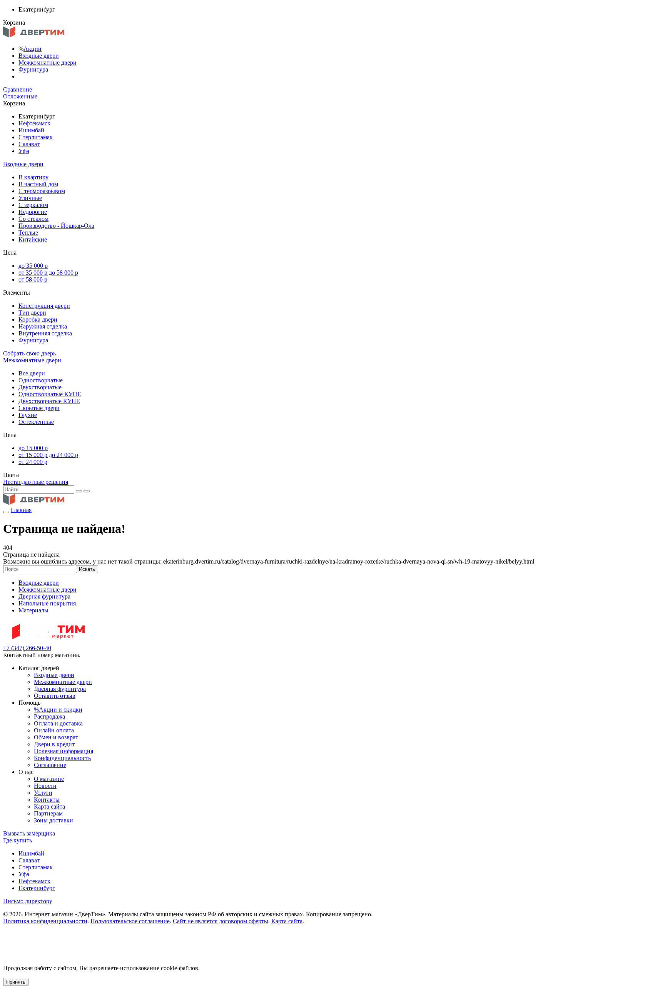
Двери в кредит (54, 744)
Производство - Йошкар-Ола (56, 225)
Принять (15, 982)
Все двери (31, 373)
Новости (45, 785)
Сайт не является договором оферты (220, 921)
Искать (87, 569)
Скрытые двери (39, 408)
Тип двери (32, 312)
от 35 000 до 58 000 (48, 272)
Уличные (30, 198)
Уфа (23, 151)
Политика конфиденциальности (45, 921)
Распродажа (49, 716)
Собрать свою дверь (29, 353)
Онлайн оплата (54, 730)
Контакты (47, 799)
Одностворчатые (40, 380)
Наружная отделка (42, 326)
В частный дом (38, 184)
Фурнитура (33, 69)
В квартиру (33, 177)
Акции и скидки (58, 709)
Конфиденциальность (62, 758)
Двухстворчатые (40, 387)
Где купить (17, 840)
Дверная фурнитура (44, 596)
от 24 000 (32, 462)
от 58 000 (32, 279)
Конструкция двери (44, 305)
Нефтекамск (34, 123)
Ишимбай (31, 130)
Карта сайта (49, 806)
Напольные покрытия (47, 603)
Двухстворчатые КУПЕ (49, 401)
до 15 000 (33, 448)
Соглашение (50, 765)
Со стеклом (33, 218)
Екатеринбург (36, 888)
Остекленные (36, 422)
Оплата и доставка (58, 723)
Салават (29, 144)
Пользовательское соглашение (130, 921)
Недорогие (32, 211)
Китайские (32, 239)
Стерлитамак (35, 137)
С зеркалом (33, 205)
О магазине (49, 779)
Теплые (28, 232)
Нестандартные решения (35, 482)
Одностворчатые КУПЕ (49, 394)
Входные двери (38, 55)
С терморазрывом (41, 191)
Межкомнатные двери (47, 62)
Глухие (27, 415)
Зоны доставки (53, 820)
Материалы (33, 610)
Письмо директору (27, 901)
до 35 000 (33, 265)
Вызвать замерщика (29, 833)
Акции (32, 48)
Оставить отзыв (54, 695)
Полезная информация (63, 751)
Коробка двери (37, 319)
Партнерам (48, 813)
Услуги (43, 792)
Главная (21, 510)
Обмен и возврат (56, 737)
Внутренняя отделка (45, 333)
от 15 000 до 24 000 (48, 455)
